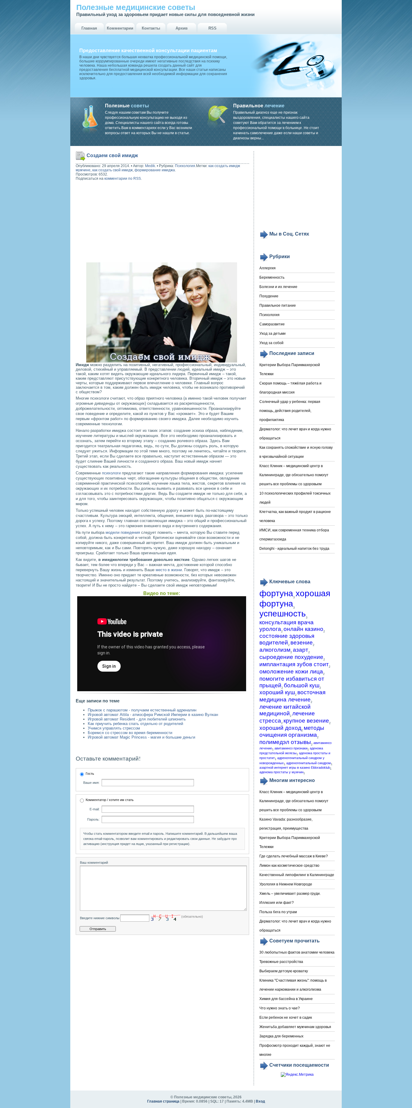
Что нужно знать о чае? (279, 1008)
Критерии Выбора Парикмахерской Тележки (289, 369)
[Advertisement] (114, 222)
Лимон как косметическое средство (289, 865)
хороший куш (277, 692)
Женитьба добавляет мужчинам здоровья (295, 1027)
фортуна (276, 593)
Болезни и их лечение (278, 287)
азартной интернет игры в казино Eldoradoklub (294, 767)
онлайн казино (303, 629)
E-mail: (95, 809)
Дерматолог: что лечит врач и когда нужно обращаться (295, 433)
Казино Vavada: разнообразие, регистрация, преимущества (285, 824)
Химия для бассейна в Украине (286, 999)
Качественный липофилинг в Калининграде (296, 875)
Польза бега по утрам (278, 912)
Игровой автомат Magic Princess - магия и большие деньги (141, 737)
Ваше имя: (91, 782)
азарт (300, 650)
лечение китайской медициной (285, 710)
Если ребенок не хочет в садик (285, 1017)
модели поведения (123, 532)
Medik (150, 166)
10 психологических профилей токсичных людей (295, 498)
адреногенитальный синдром (308, 763)
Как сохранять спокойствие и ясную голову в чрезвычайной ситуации (296, 452)
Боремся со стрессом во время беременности (130, 732)
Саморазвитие (272, 324)
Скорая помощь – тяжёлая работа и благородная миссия (290, 387)
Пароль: (93, 819)
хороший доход (280, 728)
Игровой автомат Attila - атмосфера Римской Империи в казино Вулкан (153, 714)
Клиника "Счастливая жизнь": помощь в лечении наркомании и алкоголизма (293, 985)
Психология (185, 166)
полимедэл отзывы (285, 742)
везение (301, 642)
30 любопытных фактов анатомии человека (296, 952)
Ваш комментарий (94, 862)
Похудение (268, 296)
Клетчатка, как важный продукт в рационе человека (295, 516)
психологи (111, 473)
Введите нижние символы (99, 918)
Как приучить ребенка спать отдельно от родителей (135, 723)
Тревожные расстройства (281, 962)
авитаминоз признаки (290, 748)
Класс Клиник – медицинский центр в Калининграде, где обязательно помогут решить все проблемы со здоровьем (293, 475)
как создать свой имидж (112, 170)
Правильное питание (277, 305)
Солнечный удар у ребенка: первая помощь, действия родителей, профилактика (289, 411)
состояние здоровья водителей (286, 639)
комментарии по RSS (122, 178)
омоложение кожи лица (291, 671)
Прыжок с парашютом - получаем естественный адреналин (142, 710)
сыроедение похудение (291, 657)
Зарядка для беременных (281, 1036)
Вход (260, 1101)
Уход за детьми (272, 333)
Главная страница (163, 1101)
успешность (282, 613)
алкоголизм (274, 650)
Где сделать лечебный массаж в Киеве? (293, 856)
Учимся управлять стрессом (114, 728)
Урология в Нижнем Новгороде (285, 884)
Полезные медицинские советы (135, 7)
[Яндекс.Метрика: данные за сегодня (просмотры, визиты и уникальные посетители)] (297, 1074)
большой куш (301, 685)
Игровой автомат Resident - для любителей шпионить (137, 719)
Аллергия (267, 268)
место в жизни (169, 570)
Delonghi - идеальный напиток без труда (294, 548)
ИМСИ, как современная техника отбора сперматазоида (294, 534)
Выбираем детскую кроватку (283, 971)
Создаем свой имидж (112, 155)
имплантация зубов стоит (294, 664)
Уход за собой (271, 343)
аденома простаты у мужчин (281, 772)
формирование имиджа (155, 170)
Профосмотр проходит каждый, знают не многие (294, 1050)
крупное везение (306, 720)
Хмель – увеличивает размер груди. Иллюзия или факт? (290, 898)
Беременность (271, 277)
